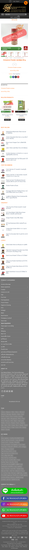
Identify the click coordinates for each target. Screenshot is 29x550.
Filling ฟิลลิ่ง (17, 442)
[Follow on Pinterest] (12, 391)
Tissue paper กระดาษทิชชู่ (7, 326)
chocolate (7, 429)
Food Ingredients (5, 300)
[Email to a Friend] (16, 77)
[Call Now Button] (26, 3)
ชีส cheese (14, 473)
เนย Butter (3, 479)
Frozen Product (4, 302)
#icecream (8, 422)
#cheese (7, 416)
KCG (2, 307)
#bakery (17, 412)
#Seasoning (3, 427)
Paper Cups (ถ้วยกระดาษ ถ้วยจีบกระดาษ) (9, 453)
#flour (23, 418)
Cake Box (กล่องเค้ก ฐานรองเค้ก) (7, 440)
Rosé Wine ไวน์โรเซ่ (14, 462)
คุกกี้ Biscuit (4, 339)
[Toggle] (27, 287)
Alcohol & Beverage (6, 284)
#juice (6, 425)
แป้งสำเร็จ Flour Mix (15, 479)
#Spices (8, 427)
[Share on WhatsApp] (11, 77)
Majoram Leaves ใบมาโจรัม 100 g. (7, 115)
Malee (2, 313)
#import (17, 422)
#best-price (22, 412)
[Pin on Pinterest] (18, 77)
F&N (2, 294)
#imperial (13, 422)
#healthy (3, 422)
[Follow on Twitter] (7, 391)
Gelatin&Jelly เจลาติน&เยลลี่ (6, 446)
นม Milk (3, 346)
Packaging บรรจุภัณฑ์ (6, 318)
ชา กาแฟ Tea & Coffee (6, 344)
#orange (13, 425)
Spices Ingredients (19, 57)
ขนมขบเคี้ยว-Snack (5, 336)
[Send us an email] (9, 391)
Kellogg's (3, 310)
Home (6, 57)
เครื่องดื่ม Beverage (5, 357)
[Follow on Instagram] (5, 391)
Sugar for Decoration (5, 468)
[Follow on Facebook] (2, 391)
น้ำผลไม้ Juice (4, 349)
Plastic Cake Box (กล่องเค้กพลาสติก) (8, 459)
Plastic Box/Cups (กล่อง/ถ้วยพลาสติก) (8, 457)
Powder (18, 459)
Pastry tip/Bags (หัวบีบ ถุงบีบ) (7, 455)
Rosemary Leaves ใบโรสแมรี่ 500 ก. (21, 115)
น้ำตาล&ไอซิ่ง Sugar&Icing (6, 475)
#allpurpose (8, 412)
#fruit (12, 420)
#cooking (15, 416)
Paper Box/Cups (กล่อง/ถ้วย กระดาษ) (8, 451)
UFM (2, 328)
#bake (13, 412)
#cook (11, 416)
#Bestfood (3, 414)
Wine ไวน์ (3, 333)
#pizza (17, 425)
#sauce (25, 425)
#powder (21, 425)
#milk (9, 425)
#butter (18, 414)
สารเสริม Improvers (23, 475)
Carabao (3, 289)
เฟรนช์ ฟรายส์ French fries (7, 362)
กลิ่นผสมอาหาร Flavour (19, 470)
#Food (2, 420)
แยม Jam (3, 365)
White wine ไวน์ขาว (5, 470)
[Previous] (3, 37)
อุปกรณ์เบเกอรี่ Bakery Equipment (9, 352)
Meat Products (4, 315)
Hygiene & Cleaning (6, 305)
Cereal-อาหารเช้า (5, 292)
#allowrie (3, 412)
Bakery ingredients (5, 286)
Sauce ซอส (3, 320)
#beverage (9, 414)
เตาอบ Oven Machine (6, 359)
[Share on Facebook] (13, 77)
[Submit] (26, 14)
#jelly (2, 425)
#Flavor (19, 418)
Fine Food (3, 297)
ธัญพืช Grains (19, 473)
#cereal (2, 416)
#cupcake (20, 416)
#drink (8, 418)
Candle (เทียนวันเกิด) (19, 440)
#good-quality (21, 420)
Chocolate (11, 442)
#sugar (13, 427)
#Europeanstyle (14, 418)
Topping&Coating (20, 468)
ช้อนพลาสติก (4, 341)
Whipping (3, 331)
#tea (20, 427)
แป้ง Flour (8, 479)
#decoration (3, 418)
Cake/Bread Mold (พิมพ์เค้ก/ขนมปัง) (17, 438)
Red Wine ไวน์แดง (4, 462)
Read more (7, 119)
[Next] (26, 37)
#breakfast (14, 414)
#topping (24, 427)
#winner (2, 429)
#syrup (17, 427)
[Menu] (10, 1)
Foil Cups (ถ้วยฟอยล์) (5, 444)
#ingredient (22, 422)
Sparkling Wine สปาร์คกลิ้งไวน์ (7, 466)
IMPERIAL (16, 446)
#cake (22, 414)
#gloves (15, 420)
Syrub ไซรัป (13, 468)
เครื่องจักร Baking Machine (7, 354)
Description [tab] (4, 85)
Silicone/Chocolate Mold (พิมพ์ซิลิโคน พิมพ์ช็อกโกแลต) (11, 464)
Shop (11, 57)
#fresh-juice (7, 420)
